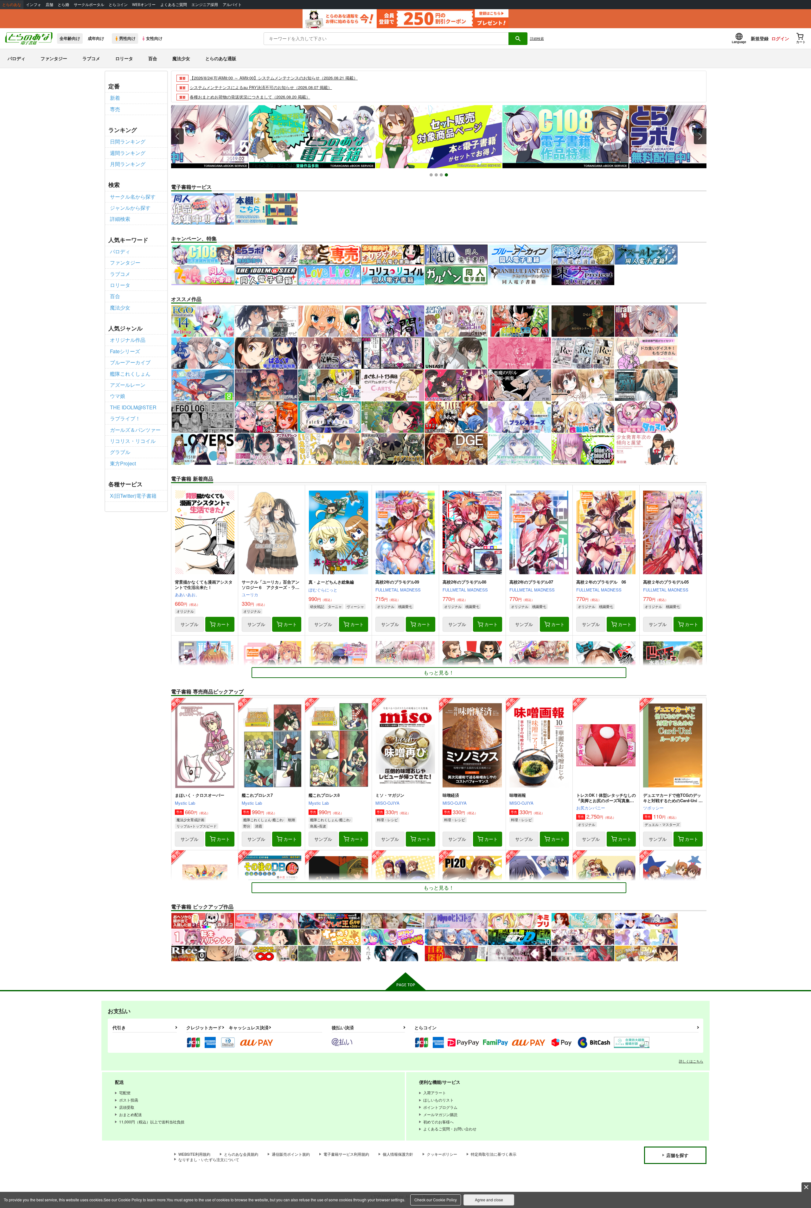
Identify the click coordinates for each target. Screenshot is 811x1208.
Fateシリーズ (125, 351)
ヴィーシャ (355, 606)
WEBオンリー (144, 4)
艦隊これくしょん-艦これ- (263, 819)
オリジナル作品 (127, 339)
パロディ (16, 58)
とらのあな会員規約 (241, 1154)
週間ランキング (127, 153)
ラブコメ (91, 58)
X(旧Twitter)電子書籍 (133, 495)
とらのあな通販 (220, 58)
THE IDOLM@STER (133, 407)
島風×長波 (318, 825)
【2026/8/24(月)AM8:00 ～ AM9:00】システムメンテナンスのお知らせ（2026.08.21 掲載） (274, 78)
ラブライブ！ (125, 418)
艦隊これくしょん (130, 373)
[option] (438, 137)
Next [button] (700, 136)
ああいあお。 (187, 594)
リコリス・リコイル (133, 440)
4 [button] (447, 175)
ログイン (780, 38)
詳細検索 (537, 38)
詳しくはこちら (691, 1061)
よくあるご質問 (173, 4)
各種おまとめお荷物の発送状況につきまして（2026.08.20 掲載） (250, 97)
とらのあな (11, 4)
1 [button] (432, 175)
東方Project (123, 463)
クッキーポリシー (442, 1154)
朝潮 (291, 819)
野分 (246, 825)
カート (223, 624)
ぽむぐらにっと (323, 590)
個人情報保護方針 (398, 1154)
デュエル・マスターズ (662, 824)
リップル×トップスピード (196, 825)
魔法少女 (181, 58)
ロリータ (124, 58)
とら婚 (63, 4)
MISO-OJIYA (387, 803)
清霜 (258, 825)
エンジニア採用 (204, 4)
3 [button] (442, 175)
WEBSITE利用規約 (194, 1154)
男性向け (127, 38)
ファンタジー (54, 58)
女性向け (154, 38)
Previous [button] (177, 136)
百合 (152, 58)
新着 (115, 97)
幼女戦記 (317, 606)
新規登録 (760, 38)
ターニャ (335, 606)
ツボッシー (653, 808)
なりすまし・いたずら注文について (208, 1159)
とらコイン (118, 4)
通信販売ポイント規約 (291, 1154)
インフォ (33, 4)
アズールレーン (127, 384)
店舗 (49, 4)
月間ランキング (127, 164)
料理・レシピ (387, 819)
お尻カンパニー (590, 808)
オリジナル (185, 611)
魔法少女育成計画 (190, 819)
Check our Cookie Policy (435, 1199)
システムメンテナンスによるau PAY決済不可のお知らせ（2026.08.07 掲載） (261, 87)
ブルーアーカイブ (130, 362)
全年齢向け (70, 38)
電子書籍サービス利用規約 (346, 1154)
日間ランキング (127, 141)
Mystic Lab (185, 803)
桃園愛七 (405, 606)
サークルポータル (89, 4)
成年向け (96, 38)
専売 (115, 109)
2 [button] (437, 175)
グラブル (120, 452)
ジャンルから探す (130, 207)
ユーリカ (250, 594)
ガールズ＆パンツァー (135, 429)
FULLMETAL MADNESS (398, 590)
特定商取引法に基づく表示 (493, 1154)
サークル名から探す (133, 196)
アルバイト (232, 4)
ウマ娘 (117, 395)
